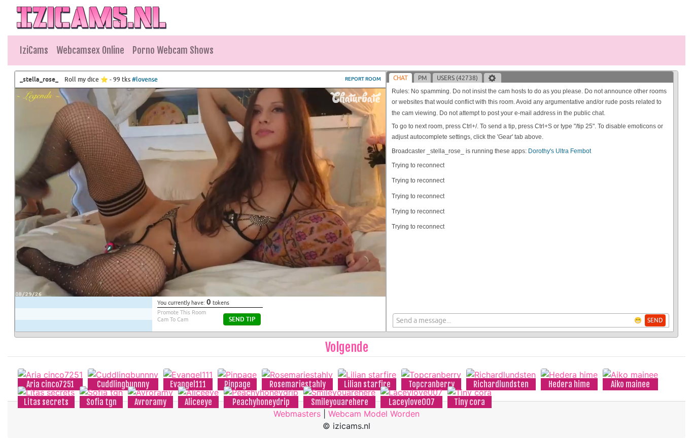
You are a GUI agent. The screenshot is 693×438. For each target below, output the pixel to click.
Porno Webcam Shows (173, 50)
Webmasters (297, 414)
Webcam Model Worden (374, 414)
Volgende (346, 347)
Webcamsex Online (90, 50)
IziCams (34, 50)
